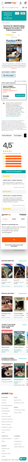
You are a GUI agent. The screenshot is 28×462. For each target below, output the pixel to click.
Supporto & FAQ (17, 400)
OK (14, 239)
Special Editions (8, 293)
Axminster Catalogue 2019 (7, 313)
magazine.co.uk (17, 444)
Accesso (4, 456)
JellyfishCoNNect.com (19, 446)
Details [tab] (14, 219)
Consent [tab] (5, 219)
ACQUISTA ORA (20, 95)
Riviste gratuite (5, 408)
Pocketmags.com (18, 441)
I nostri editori (5, 413)
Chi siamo (16, 438)
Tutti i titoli (4, 400)
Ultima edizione (6, 22)
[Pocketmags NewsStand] (10, 3)
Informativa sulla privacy (7, 419)
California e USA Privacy (7, 421)
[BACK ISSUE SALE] (7, 277)
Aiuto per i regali (17, 412)
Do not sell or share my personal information (14, 245)
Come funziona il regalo (19, 409)
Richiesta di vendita (6, 453)
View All (24, 324)
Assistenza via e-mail (19, 402)
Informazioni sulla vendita (6, 449)
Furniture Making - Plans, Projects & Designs (19, 313)
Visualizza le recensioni (13, 171)
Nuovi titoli (4, 402)
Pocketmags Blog (6, 410)
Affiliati (3, 441)
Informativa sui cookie (7, 427)
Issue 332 (4, 280)
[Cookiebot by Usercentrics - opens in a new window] (19, 215)
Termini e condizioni (6, 424)
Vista (3, 286)
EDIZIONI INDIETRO (8, 261)
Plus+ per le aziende (6, 416)
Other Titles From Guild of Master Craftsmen (8, 324)
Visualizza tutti (22, 260)
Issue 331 (16, 280)
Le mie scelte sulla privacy (6, 431)
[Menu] (2, 3)
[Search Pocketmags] (3, 8)
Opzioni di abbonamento (12, 116)
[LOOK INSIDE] (14, 61)
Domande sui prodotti (7, 438)
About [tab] (23, 219)
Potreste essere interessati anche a (9, 358)
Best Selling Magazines (7, 405)
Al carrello (7, 286)
